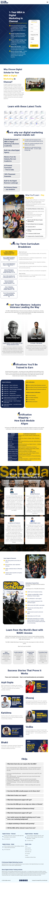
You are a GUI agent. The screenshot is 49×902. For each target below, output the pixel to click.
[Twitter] (25, 880)
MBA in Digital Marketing (16, 865)
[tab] (12, 142)
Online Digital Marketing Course (35, 864)
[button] (47, 2)
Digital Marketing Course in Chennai (8, 864)
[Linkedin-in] (23, 880)
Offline (32, 39)
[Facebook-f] (20, 880)
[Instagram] (21, 880)
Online (32, 37)
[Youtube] (27, 880)
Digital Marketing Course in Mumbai (22, 864)
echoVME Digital (44, 880)
